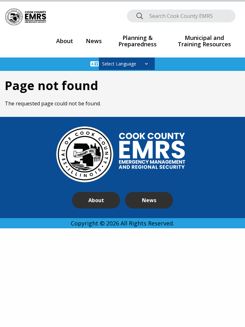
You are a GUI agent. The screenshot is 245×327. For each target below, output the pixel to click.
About (96, 200)
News (149, 200)
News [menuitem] (94, 41)
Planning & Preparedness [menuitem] (137, 41)
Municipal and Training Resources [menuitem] (204, 41)
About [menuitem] (64, 41)
